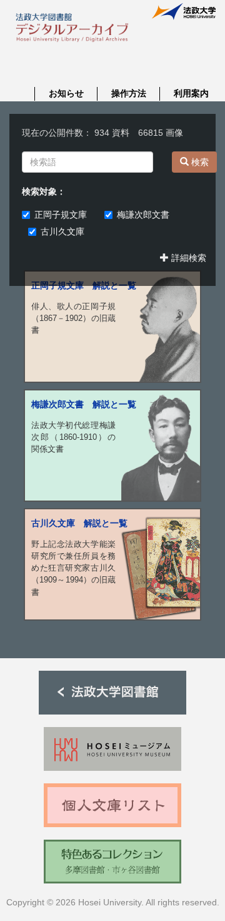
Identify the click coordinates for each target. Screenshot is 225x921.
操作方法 (128, 93)
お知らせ (66, 93)
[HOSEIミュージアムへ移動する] (112, 748)
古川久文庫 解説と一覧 (79, 523)
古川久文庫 (62, 231)
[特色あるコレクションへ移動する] (112, 861)
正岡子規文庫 (65, 215)
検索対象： (44, 191)
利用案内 (191, 93)
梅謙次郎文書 (147, 215)
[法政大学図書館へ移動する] (112, 692)
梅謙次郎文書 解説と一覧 (83, 404)
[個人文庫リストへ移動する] (112, 804)
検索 (199, 162)
